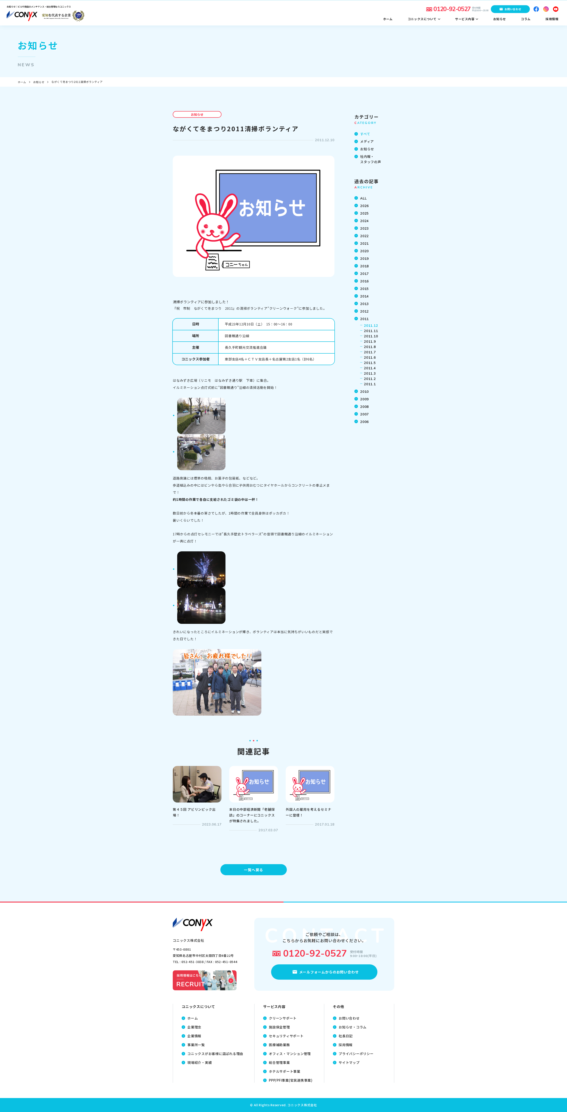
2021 (364, 243)
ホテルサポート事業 (284, 1071)
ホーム (22, 82)
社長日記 (346, 1036)
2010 (364, 392)
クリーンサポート (283, 1018)
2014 (364, 296)
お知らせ (38, 82)
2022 (364, 236)
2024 (364, 221)
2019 (364, 258)
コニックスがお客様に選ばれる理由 (215, 1053)
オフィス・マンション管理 (290, 1053)
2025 (364, 213)
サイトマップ (349, 1062)
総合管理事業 (279, 1062)
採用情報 (346, 1044)
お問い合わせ (349, 1018)
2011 (364, 319)
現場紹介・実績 (199, 1062)
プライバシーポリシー (356, 1053)
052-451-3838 (192, 961)
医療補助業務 (279, 1044)
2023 (364, 228)
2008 (364, 407)
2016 (364, 281)
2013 (364, 304)
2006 (364, 422)
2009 (364, 399)
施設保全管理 (279, 1027)
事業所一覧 (196, 1044)
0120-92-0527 (315, 953)
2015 (364, 289)
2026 (364, 206)
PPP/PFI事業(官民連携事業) (291, 1080)
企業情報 (194, 1036)
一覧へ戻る (253, 869)
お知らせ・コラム (353, 1027)
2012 (364, 311)
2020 (364, 251)
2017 (364, 274)
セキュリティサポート (286, 1036)
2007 (364, 414)
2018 (364, 266)
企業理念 (194, 1027)
